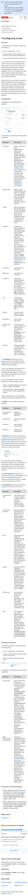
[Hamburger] (25, 17)
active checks (18, 185)
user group (22, 792)
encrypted (4, 486)
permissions (17, 760)
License (9, 893)
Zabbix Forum (19, 885)
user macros (7, 438)
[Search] (21, 17)
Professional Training (21, 882)
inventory (12, 475)
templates (4, 361)
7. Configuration (5, 28)
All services (4, 885)
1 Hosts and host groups (8, 30)
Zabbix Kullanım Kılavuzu (8, 26)
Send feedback (14, 850)
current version (19, 9)
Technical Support (6, 882)
